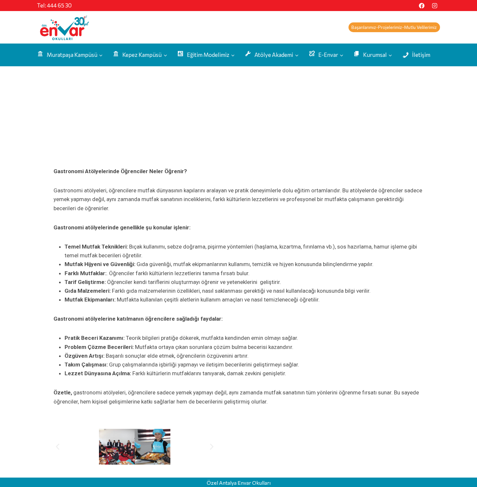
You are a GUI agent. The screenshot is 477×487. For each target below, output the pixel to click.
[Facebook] (421, 5)
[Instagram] (434, 5)
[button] (58, 446)
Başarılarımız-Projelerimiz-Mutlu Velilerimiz (394, 27)
